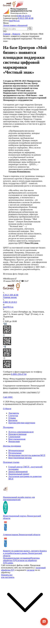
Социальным (14, 436)
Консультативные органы (20, 458)
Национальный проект (18, 474)
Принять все (6, 575)
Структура (13, 415)
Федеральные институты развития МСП (26, 455)
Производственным (17, 434)
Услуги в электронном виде (21, 432)
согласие (31, 570)
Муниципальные (16, 450)
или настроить (7, 577)
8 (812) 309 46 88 (25, 18)
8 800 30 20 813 (24, 16)
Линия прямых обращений (15, 25)
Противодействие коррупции (21, 423)
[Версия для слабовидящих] (5, 31)
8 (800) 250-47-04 (18, 374)
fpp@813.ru (14, 20)
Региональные (14, 453)
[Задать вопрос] (44, 621)
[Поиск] (30, 28)
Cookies (9, 563)
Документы (13, 413)
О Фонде (7, 408)
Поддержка (8, 427)
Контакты (12, 420)
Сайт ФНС (8, 397)
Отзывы (12, 418)
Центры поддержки (12, 446)
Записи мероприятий (18, 471)
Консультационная (16, 439)
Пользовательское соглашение (17, 558)
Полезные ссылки (11, 462)
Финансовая (14, 441)
